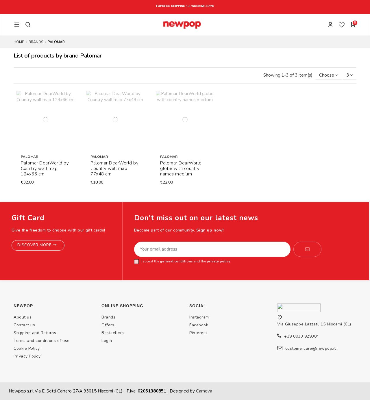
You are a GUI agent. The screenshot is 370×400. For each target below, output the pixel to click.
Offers (107, 325)
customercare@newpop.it (310, 348)
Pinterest (198, 333)
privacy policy (218, 261)
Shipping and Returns (35, 333)
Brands (108, 317)
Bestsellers (112, 333)
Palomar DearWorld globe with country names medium (181, 168)
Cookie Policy (27, 348)
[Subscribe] (307, 249)
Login (106, 340)
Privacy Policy (27, 356)
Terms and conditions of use (42, 340)
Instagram (199, 317)
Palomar (29, 156)
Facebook (198, 325)
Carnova (204, 391)
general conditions (176, 261)
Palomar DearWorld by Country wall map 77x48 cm (114, 168)
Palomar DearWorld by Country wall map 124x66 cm (45, 168)
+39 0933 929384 (301, 336)
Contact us (24, 325)
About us (23, 317)
